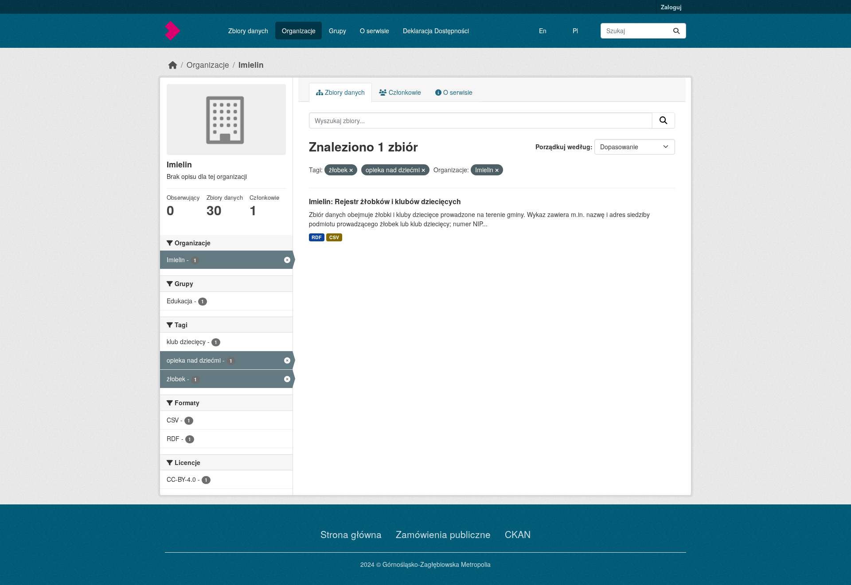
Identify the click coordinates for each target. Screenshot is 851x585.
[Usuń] (351, 170)
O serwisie (374, 30)
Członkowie (404, 92)
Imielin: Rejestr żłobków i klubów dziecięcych (385, 201)
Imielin (251, 64)
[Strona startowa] (172, 64)
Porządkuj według (562, 146)
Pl (575, 30)
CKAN (518, 534)
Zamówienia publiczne (443, 534)
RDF (316, 237)
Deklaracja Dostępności (436, 30)
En (543, 30)
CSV (334, 237)
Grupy (337, 30)
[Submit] (676, 31)
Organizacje (299, 30)
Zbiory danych (248, 30)
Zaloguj (671, 7)
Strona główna (351, 534)
